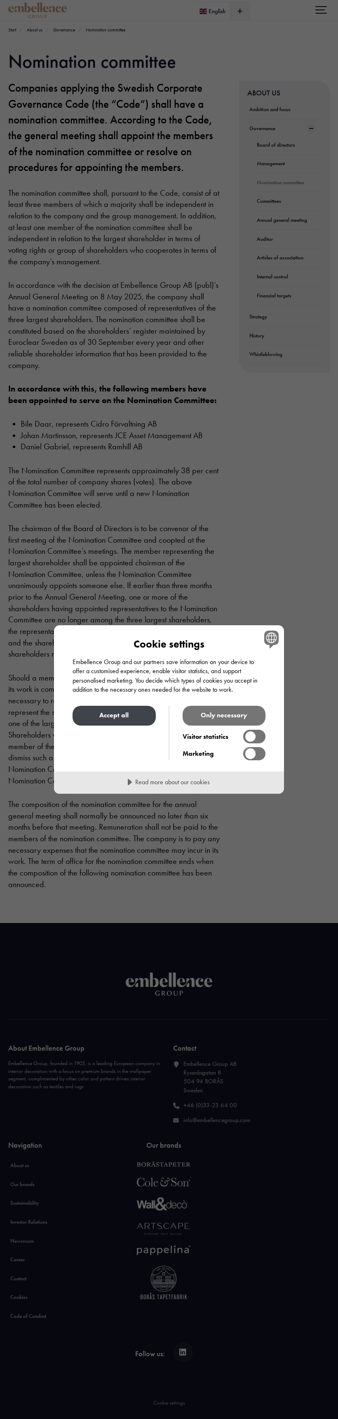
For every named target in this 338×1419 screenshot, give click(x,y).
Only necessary (224, 715)
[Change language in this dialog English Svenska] (270, 639)
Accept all (114, 715)
